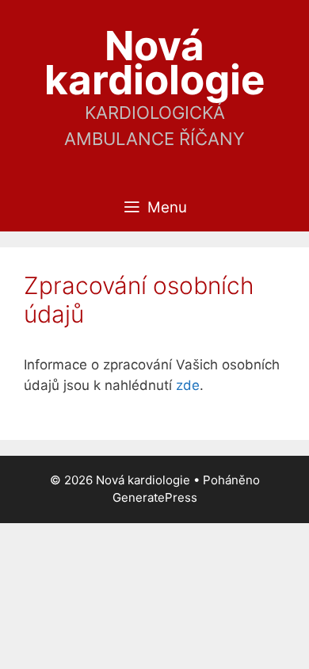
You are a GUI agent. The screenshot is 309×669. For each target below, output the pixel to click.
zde (188, 385)
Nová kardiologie (154, 62)
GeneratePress (155, 497)
